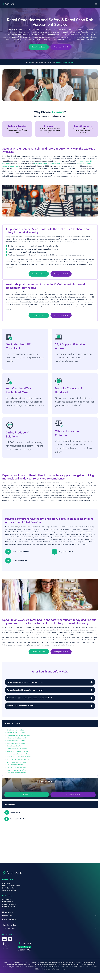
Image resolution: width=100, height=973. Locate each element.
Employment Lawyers (9, 919)
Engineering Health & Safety (16, 762)
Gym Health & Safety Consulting (18, 759)
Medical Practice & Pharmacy (17, 749)
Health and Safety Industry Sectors (43, 62)
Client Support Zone (9, 925)
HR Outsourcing (7, 912)
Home (28, 62)
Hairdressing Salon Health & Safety (18, 757)
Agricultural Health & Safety (16, 773)
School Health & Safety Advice (17, 738)
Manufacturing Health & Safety (17, 751)
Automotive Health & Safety (16, 770)
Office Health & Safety (14, 746)
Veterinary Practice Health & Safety (19, 735)
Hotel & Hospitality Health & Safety (18, 754)
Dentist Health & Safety (15, 765)
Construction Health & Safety (17, 767)
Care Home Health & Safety (16, 730)
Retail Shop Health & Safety (16, 740)
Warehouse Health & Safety (16, 733)
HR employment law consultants (47, 164)
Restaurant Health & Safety (16, 743)
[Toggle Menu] (96, 4)
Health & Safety (7, 916)
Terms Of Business (8, 928)
